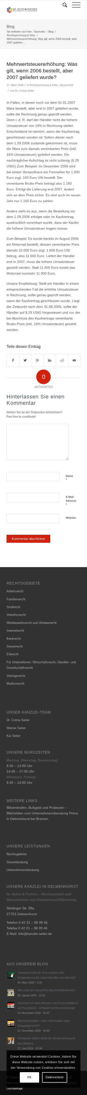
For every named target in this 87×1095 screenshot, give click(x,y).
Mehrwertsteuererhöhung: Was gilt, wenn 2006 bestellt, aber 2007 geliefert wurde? (42, 70)
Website (71, 517)
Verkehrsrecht (16, 615)
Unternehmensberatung (23, 870)
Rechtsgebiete (17, 854)
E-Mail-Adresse (71, 501)
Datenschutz (55, 1077)
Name (69, 478)
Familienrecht (16, 599)
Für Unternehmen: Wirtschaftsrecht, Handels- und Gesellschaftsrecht (41, 665)
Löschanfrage (15, 1088)
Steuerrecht (66, 85)
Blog (10, 27)
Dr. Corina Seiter (24, 90)
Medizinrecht (15, 683)
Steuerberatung (17, 862)
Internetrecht (15, 630)
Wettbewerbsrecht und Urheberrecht (32, 623)
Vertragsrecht (16, 676)
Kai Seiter (13, 736)
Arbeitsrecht (15, 591)
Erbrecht (12, 654)
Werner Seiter (16, 728)
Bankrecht (14, 638)
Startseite (39, 31)
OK (29, 1077)
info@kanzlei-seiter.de (35, 934)
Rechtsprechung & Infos (21, 35)
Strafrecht (13, 607)
